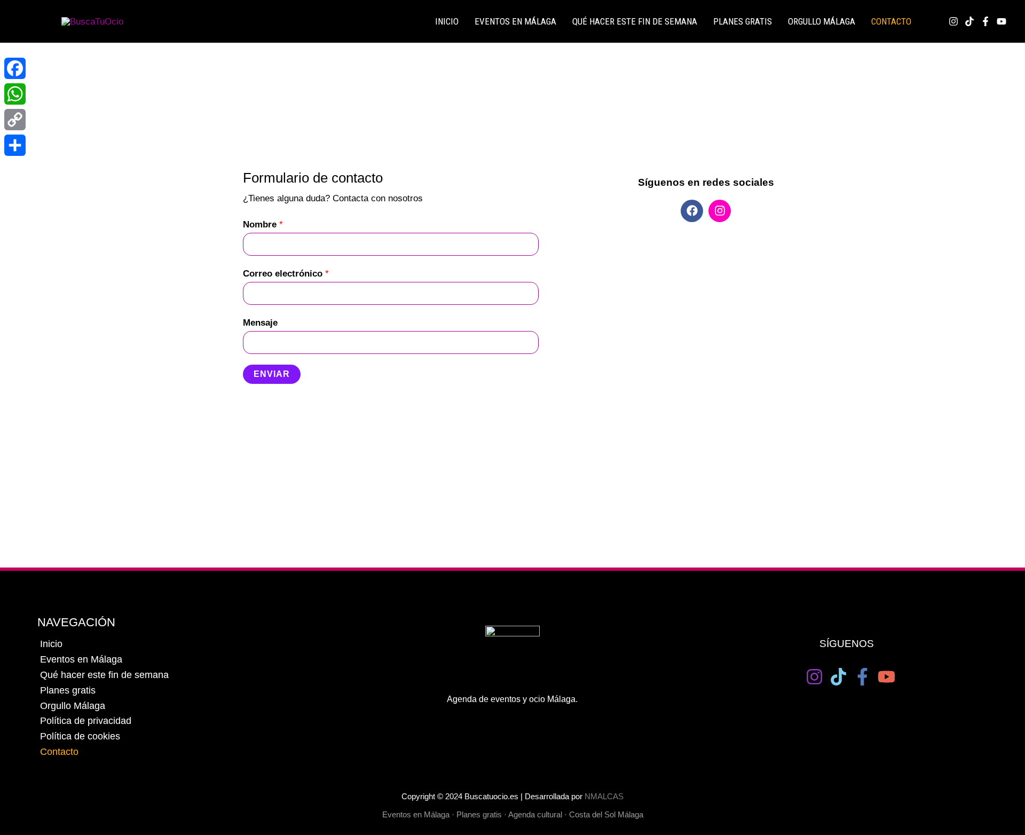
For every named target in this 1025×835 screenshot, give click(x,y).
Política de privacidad (85, 720)
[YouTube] (886, 677)
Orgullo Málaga (821, 21)
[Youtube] (1001, 21)
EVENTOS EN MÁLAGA (515, 21)
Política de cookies (80, 736)
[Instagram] (953, 21)
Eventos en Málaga (81, 659)
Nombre (263, 224)
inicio (447, 21)
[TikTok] (969, 21)
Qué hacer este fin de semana (634, 21)
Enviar (272, 374)
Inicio (51, 644)
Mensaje (260, 323)
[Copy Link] (15, 119)
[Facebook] (985, 21)
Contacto (891, 21)
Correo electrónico (286, 274)
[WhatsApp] (15, 94)
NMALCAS (604, 796)
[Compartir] (15, 145)
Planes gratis (742, 21)
